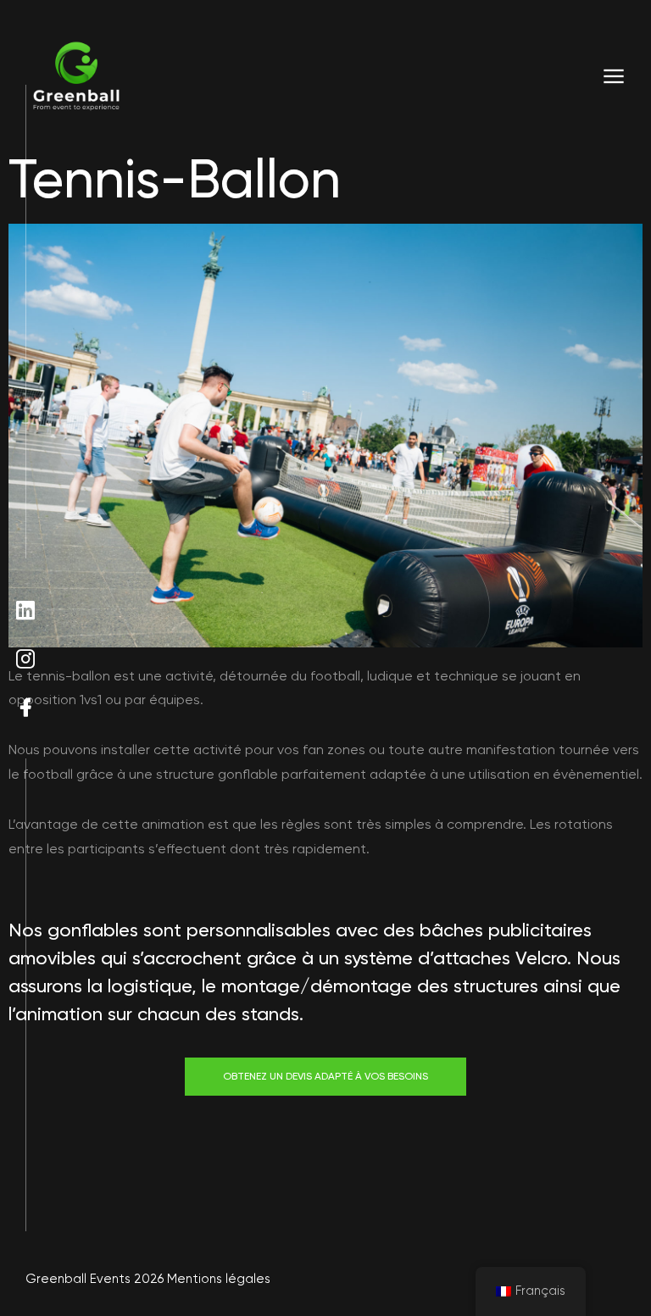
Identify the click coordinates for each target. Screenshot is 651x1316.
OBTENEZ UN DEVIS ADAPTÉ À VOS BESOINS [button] (325, 1076)
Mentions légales (218, 1278)
